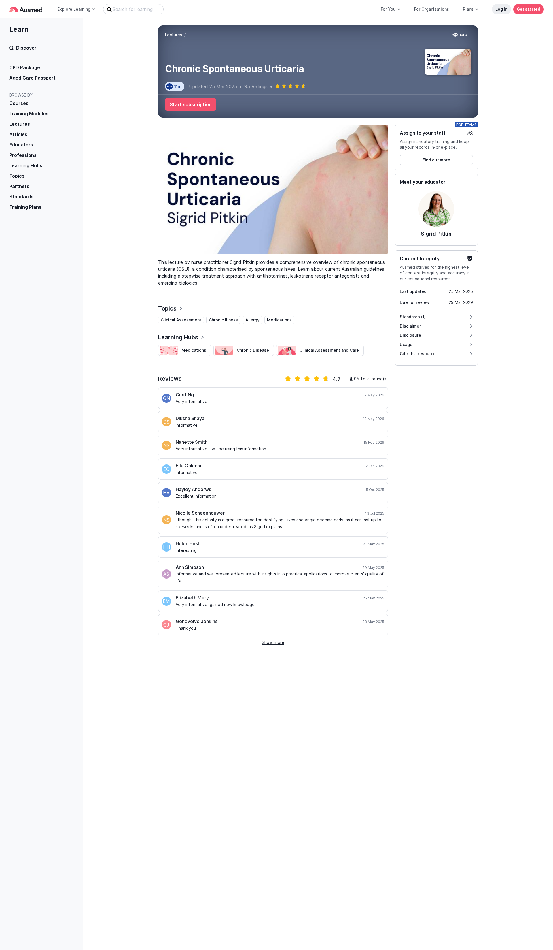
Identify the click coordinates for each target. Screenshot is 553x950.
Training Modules (28, 113)
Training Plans (25, 207)
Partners (19, 186)
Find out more (436, 159)
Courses (19, 103)
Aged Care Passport (32, 78)
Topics (16, 176)
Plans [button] (468, 9)
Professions (23, 155)
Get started (528, 9)
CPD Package (24, 67)
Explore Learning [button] (73, 9)
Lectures (19, 124)
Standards (21, 197)
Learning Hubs (25, 165)
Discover (26, 48)
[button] (460, 35)
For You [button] (388, 9)
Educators (21, 145)
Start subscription (191, 104)
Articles (18, 134)
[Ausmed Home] (26, 9)
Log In (501, 9)
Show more (273, 642)
